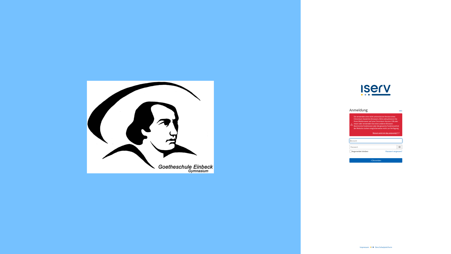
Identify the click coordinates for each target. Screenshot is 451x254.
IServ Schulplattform (383, 247)
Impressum (364, 247)
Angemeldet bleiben (360, 151)
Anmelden (377, 160)
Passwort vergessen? (393, 151)
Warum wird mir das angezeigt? (385, 133)
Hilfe (400, 111)
